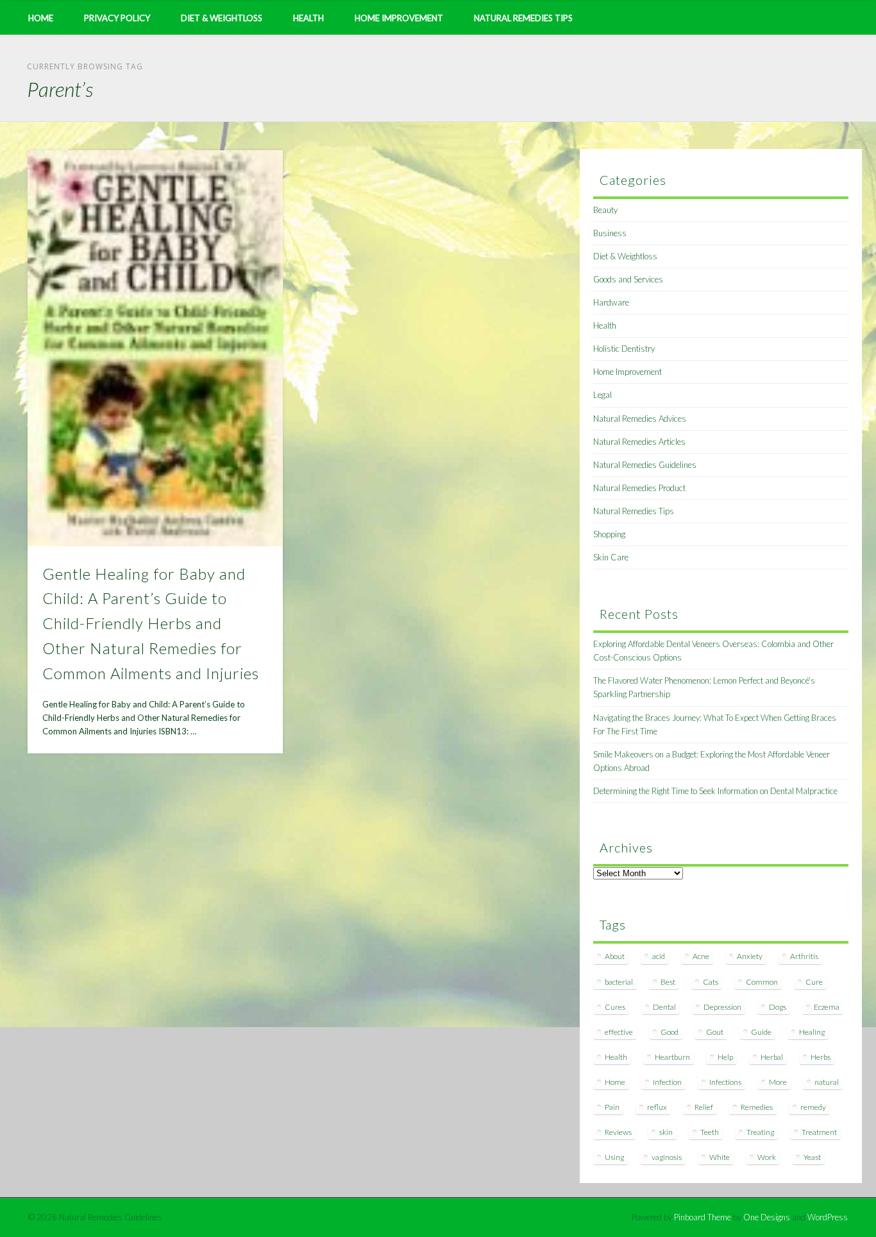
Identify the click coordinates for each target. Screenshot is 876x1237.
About (615, 956)
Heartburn (672, 1057)
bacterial (619, 982)
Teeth (709, 1132)
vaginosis (667, 1157)
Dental (664, 1007)
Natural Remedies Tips (523, 18)
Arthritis (804, 956)
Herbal (772, 1057)
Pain (612, 1107)
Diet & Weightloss (221, 18)
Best (668, 982)
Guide (761, 1032)
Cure (814, 982)
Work (766, 1157)
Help (725, 1057)
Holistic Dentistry (624, 348)
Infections (725, 1082)
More (778, 1082)
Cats (710, 982)
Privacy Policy (117, 18)
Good (669, 1032)
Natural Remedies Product (639, 488)
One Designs (766, 1217)
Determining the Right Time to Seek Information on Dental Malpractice (715, 791)
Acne (701, 956)
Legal (602, 395)
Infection (667, 1082)
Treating (760, 1132)
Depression (722, 1007)
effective (619, 1032)
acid (658, 956)
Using (614, 1157)
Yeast (812, 1157)
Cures (615, 1007)
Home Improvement (399, 18)
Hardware (611, 302)
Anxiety (749, 956)
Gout (714, 1032)
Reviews (618, 1132)
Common (762, 982)
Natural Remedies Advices (639, 418)
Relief (704, 1107)
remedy (813, 1107)
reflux (657, 1107)
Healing (812, 1032)
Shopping (609, 534)
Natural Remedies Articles (639, 442)
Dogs (777, 1007)
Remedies (757, 1107)
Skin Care (610, 557)
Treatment (819, 1132)
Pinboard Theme (702, 1217)
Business (610, 233)
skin (666, 1132)
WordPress (827, 1217)
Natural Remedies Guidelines (644, 465)
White (719, 1157)
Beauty (605, 210)
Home (40, 18)
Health (308, 18)
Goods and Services (628, 279)
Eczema (826, 1007)
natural (826, 1082)
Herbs (820, 1057)
